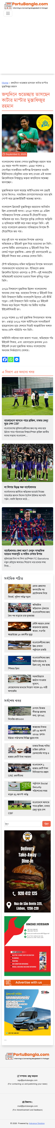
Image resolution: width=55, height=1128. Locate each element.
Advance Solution (37, 1123)
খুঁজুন (46, 823)
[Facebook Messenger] (16, 359)
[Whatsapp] (10, 359)
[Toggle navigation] (8, 13)
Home (5, 82)
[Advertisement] (27, 46)
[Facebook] (4, 359)
